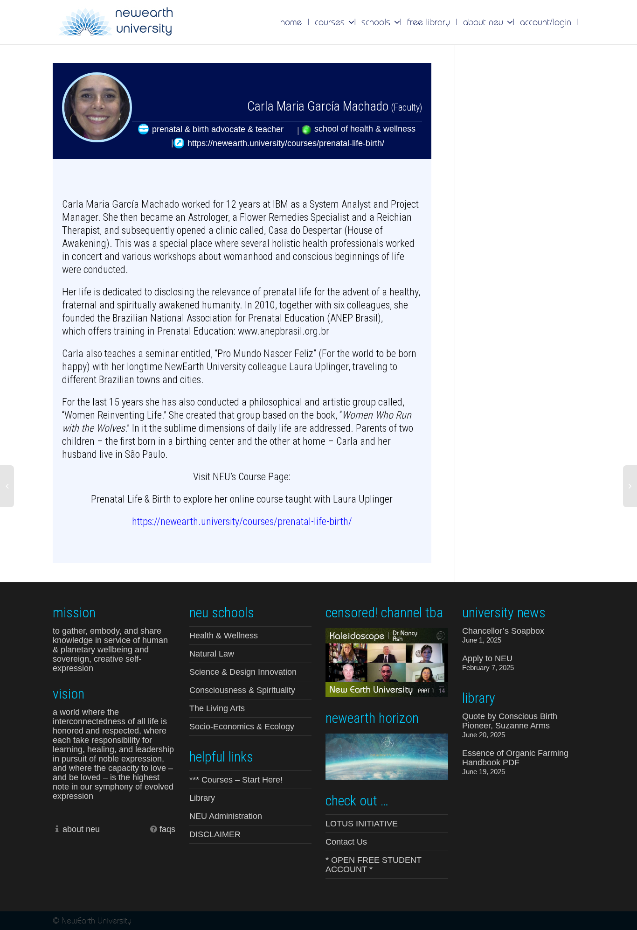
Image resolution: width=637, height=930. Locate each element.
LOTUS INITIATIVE (361, 823)
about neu (81, 829)
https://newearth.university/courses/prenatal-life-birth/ (285, 143)
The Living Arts (217, 708)
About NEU (484, 22)
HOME (291, 22)
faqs (167, 829)
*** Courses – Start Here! (236, 779)
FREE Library (428, 22)
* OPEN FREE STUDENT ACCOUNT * (373, 864)
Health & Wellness (223, 635)
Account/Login (545, 22)
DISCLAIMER (215, 834)
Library (202, 798)
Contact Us (346, 841)
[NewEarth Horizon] (386, 756)
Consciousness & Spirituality (242, 690)
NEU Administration (225, 816)
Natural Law (211, 653)
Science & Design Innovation (243, 672)
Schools (377, 22)
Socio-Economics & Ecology (241, 726)
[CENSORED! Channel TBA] (386, 661)
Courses (331, 22)
